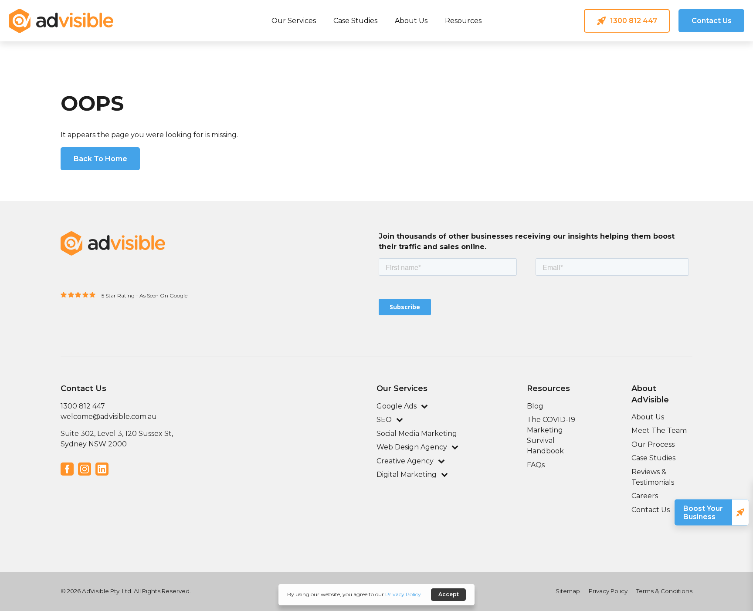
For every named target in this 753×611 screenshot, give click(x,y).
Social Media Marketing (416, 433)
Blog (535, 406)
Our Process (653, 444)
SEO (384, 419)
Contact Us (650, 510)
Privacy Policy (608, 590)
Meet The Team (659, 430)
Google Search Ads (311, 56)
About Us (411, 21)
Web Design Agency (411, 447)
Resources (463, 21)
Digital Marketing (406, 474)
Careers (644, 496)
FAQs (536, 465)
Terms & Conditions (664, 590)
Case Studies (355, 21)
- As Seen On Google (161, 295)
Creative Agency (405, 461)
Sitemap (568, 590)
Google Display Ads (424, 56)
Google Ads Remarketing (538, 56)
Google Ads (209, 63)
